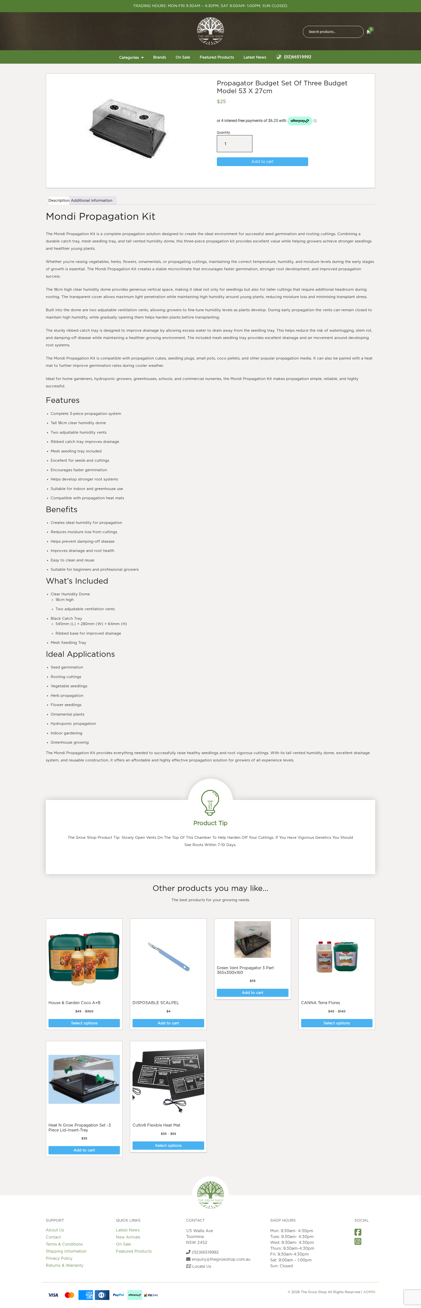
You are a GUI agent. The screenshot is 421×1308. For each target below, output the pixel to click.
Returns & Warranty (64, 1266)
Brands (159, 57)
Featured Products (217, 57)
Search (358, 32)
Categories (129, 58)
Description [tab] (58, 200)
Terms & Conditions (64, 1244)
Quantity (225, 141)
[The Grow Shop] (210, 31)
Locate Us (201, 1266)
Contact (53, 1237)
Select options (84, 1023)
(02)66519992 (297, 56)
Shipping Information (66, 1251)
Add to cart (262, 162)
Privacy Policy (59, 1258)
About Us (55, 1230)
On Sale (183, 57)
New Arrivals (128, 1237)
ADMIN (369, 1292)
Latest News (255, 57)
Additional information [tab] (91, 200)
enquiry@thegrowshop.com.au (220, 1259)
